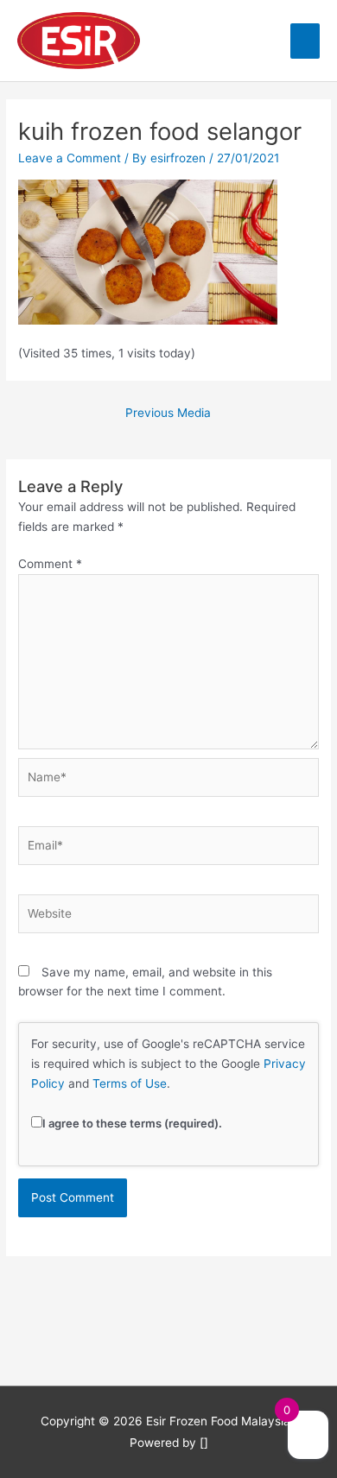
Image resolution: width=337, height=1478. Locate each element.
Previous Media (168, 413)
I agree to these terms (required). (132, 1123)
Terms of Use (129, 1083)
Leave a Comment (69, 158)
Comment (50, 564)
